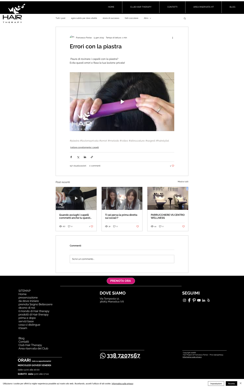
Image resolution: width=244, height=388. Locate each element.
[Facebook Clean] (189, 300)
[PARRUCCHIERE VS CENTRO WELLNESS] (167, 198)
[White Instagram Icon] (184, 300)
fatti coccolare (131, 18)
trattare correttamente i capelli (84, 147)
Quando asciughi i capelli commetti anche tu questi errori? (74, 216)
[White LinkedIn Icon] (204, 300)
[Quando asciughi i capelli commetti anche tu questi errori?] (76, 198)
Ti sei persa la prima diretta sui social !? (121, 216)
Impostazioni (216, 383)
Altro (146, 18)
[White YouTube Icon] (199, 300)
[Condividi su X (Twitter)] (78, 157)
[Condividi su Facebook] (71, 157)
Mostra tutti (183, 181)
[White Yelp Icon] (208, 300)
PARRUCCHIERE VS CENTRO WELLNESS (168, 216)
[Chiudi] (240, 383)
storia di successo (111, 18)
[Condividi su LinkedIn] (85, 157)
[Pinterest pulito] (194, 300)
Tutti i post (60, 18)
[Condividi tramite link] (92, 157)
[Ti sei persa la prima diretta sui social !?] (122, 198)
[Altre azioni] (172, 37)
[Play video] (122, 101)
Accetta (231, 383)
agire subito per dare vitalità (84, 18)
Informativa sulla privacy (122, 383)
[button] (184, 18)
